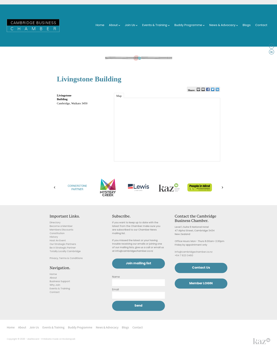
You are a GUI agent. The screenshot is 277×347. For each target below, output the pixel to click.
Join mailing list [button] (138, 263)
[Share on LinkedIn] (217, 89)
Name (116, 277)
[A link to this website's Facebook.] (271, 46)
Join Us (130, 25)
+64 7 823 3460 (184, 256)
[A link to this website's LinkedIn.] (271, 52)
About (113, 25)
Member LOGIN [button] (201, 283)
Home (100, 25)
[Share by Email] (203, 89)
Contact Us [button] (201, 267)
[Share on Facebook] (208, 89)
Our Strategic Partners (63, 244)
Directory (55, 223)
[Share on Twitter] (212, 89)
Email (115, 289)
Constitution (57, 233)
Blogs (247, 25)
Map (119, 95)
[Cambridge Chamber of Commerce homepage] (33, 25)
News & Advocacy (222, 25)
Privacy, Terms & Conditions (66, 258)
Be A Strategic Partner (63, 248)
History (54, 237)
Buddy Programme (188, 25)
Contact (261, 25)
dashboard (33, 339)
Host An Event (58, 241)
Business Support (60, 282)
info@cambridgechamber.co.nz (194, 252)
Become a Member (61, 226)
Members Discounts (61, 230)
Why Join (55, 285)
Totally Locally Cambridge (65, 251)
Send (138, 305)
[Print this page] (198, 89)
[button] (54, 187)
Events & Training (155, 25)
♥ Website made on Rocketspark (58, 339)
